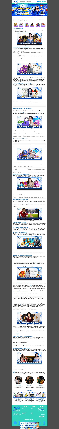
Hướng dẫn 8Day (37, 3)
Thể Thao (21, 3)
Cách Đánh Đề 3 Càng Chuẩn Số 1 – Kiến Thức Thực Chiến (18, 399)
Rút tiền (20, 304)
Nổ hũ (18, 3)
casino (26, 223)
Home (16, 3)
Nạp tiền (31, 285)
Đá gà (30, 3)
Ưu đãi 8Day (33, 3)
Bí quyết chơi (41, 3)
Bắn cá (24, 3)
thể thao (15, 204)
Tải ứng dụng (21, 296)
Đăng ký (35, 262)
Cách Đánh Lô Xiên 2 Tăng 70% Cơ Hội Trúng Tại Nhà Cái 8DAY (29, 399)
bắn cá (21, 233)
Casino (26, 3)
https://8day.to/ (17, 333)
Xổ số (28, 3)
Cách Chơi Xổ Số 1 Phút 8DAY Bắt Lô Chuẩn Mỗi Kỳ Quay (40, 399)
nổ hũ (16, 228)
